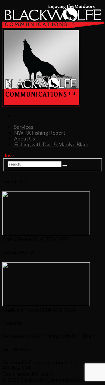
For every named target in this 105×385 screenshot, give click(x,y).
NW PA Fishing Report (39, 132)
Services (23, 127)
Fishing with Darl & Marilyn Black (51, 144)
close (8, 155)
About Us (24, 138)
